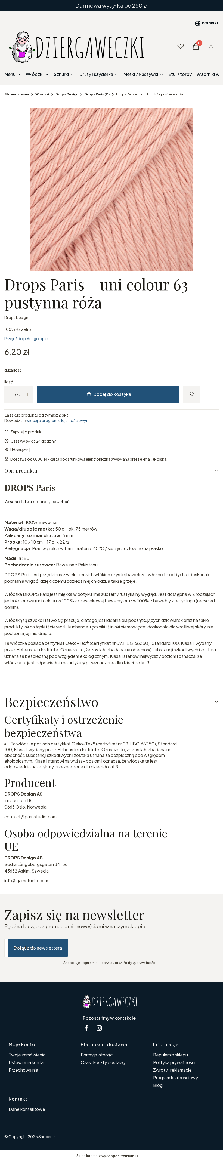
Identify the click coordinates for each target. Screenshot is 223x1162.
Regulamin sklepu (170, 1055)
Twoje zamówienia (27, 1055)
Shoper (45, 1136)
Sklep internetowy (105, 1156)
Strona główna (16, 94)
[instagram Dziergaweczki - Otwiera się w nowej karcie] (99, 1028)
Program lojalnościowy (175, 1077)
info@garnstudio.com (26, 880)
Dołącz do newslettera (38, 948)
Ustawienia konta (26, 1062)
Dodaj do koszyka (112, 394)
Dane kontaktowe (27, 1109)
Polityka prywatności (174, 1062)
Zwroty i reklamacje (172, 1070)
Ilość (8, 381)
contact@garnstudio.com (30, 816)
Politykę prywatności (139, 963)
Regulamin (88, 963)
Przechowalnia (23, 1070)
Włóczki (42, 94)
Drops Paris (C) (97, 94)
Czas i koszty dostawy (103, 1062)
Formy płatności (97, 1055)
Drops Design (66, 94)
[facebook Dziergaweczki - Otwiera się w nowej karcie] (86, 1028)
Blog (158, 1085)
